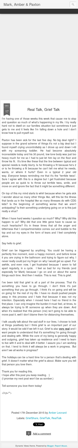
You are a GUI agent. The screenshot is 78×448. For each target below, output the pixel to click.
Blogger (50, 445)
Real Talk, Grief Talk (43, 109)
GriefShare (32, 418)
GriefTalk (45, 418)
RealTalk (56, 418)
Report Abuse (61, 445)
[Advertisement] (39, 57)
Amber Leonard (58, 412)
